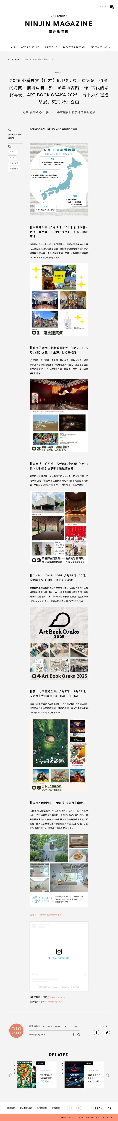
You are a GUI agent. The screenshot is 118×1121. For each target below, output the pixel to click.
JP (104, 7)
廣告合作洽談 (26, 1108)
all (13, 47)
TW (99, 7)
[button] (112, 7)
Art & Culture (15, 59)
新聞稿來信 (42, 1108)
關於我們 (11, 1108)
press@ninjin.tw (57, 997)
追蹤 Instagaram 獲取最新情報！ (46, 914)
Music (40, 1063)
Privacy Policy (68, 1117)
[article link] (35, 1074)
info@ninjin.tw (54, 1001)
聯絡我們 (56, 1108)
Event (27, 59)
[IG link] (78, 1034)
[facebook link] (73, 1034)
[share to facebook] (96, 1032)
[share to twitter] (107, 1032)
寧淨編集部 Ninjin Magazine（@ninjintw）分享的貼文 (59, 987)
